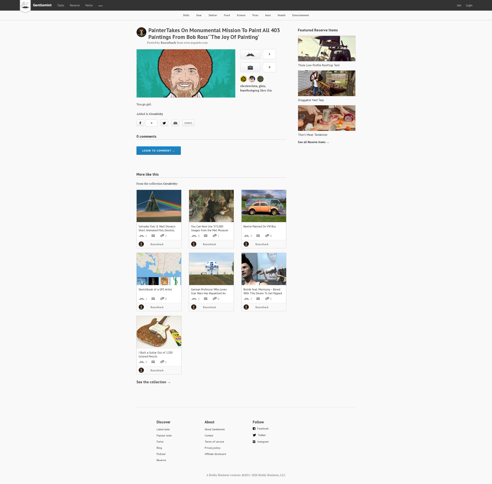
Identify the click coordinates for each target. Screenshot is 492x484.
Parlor (89, 5)
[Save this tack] (250, 67)
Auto (268, 15)
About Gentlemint (215, 429)
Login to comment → (158, 150)
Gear (199, 15)
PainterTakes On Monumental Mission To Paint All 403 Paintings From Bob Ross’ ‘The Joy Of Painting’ (214, 33)
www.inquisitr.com (196, 42)
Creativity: (170, 183)
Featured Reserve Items (318, 30)
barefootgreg (249, 90)
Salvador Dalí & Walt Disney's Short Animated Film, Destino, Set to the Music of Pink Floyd (157, 230)
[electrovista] (243, 81)
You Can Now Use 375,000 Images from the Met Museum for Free (209, 230)
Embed (188, 123)
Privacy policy (212, 448)
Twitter (262, 435)
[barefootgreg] (260, 81)
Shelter (213, 15)
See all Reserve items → (313, 142)
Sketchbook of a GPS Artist (155, 289)
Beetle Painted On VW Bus (260, 226)
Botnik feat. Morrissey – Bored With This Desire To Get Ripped (263, 291)
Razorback (157, 244)
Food (227, 15)
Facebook (262, 428)
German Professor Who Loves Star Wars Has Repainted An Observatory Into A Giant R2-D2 (210, 293)
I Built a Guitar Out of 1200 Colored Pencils (155, 354)
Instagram (263, 441)
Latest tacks (163, 429)
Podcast (161, 454)
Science (241, 15)
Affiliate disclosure (215, 454)
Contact (209, 435)
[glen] (252, 81)
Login (469, 5)
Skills (186, 15)
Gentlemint (37, 7)
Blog (159, 448)
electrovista (248, 86)
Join (459, 5)
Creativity (156, 114)
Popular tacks (164, 435)
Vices (255, 15)
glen (262, 86)
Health (281, 15)
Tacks (60, 5)
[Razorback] (141, 36)
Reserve (75, 5)
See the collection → (153, 382)
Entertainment (300, 15)
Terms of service (214, 441)
